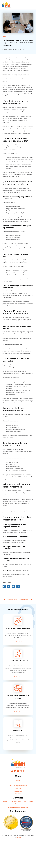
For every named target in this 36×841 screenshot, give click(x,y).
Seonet (19, 837)
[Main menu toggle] (32, 5)
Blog (4, 36)
